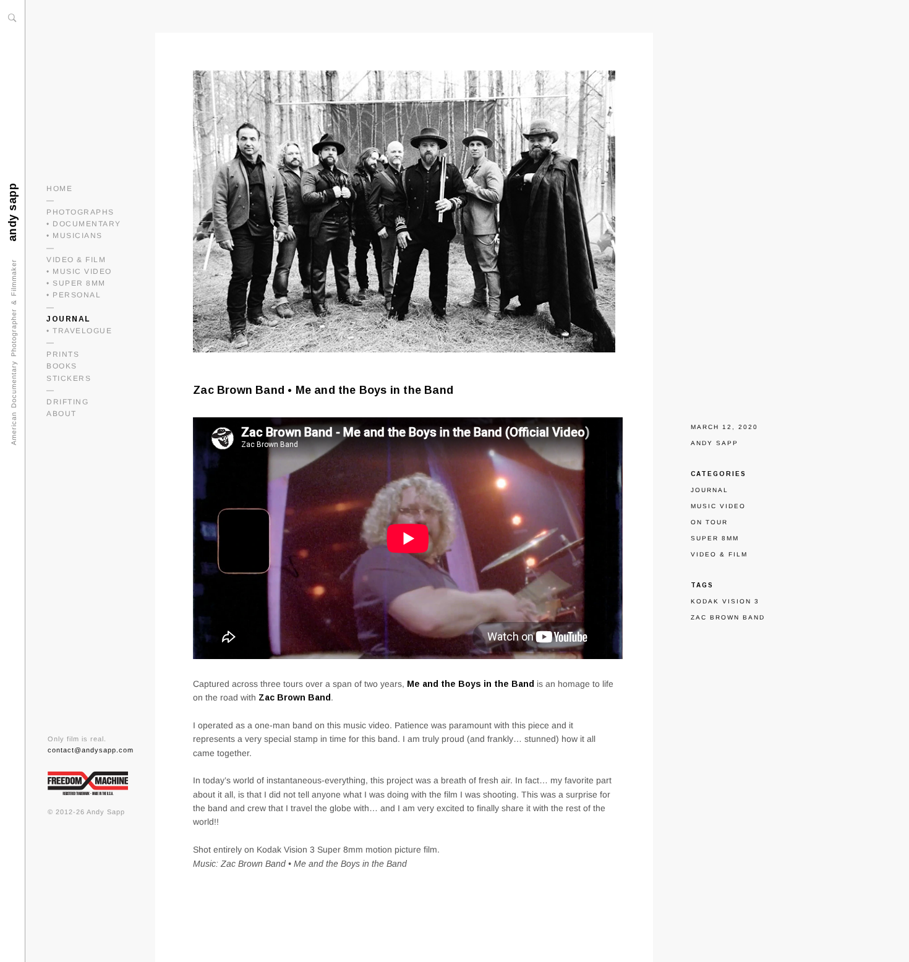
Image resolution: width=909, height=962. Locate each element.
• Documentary (83, 223)
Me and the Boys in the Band (470, 684)
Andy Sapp (714, 443)
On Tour (709, 522)
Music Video (718, 506)
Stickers (68, 378)
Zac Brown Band (294, 697)
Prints (62, 354)
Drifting (67, 402)
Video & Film (76, 259)
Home (59, 188)
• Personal (73, 295)
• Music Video (79, 271)
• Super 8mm (76, 283)
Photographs (80, 212)
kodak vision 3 (725, 601)
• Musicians (74, 235)
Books (61, 366)
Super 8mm (715, 538)
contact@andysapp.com (91, 750)
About (61, 413)
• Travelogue (79, 330)
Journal (68, 319)
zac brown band (728, 617)
